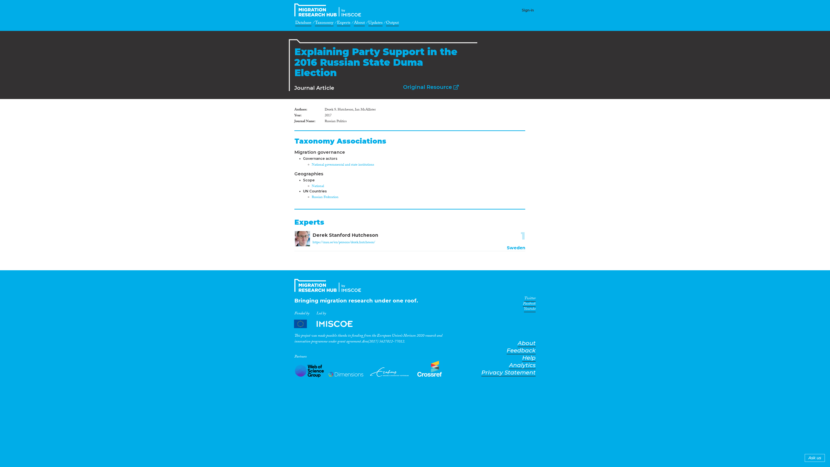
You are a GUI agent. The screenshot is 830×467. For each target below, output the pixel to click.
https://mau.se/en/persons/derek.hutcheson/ (344, 243)
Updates (375, 23)
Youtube (530, 309)
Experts (343, 23)
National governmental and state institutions (343, 165)
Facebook (529, 304)
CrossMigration (329, 9)
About (359, 23)
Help (529, 358)
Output (392, 23)
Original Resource (428, 87)
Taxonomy (324, 23)
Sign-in (528, 10)
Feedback (521, 350)
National (318, 186)
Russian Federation (325, 197)
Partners (327, 323)
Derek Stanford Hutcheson (345, 235)
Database (303, 23)
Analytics (522, 365)
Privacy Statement (508, 372)
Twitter (530, 299)
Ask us (814, 458)
